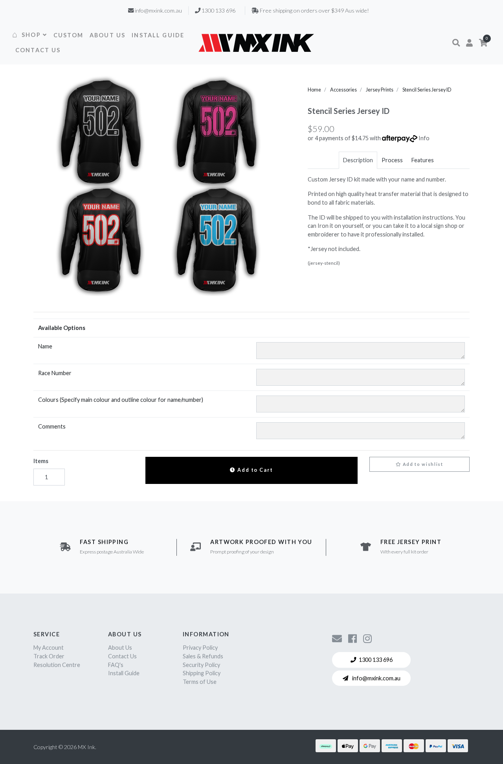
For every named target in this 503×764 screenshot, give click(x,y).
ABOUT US (107, 35)
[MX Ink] (256, 42)
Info (424, 138)
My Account (48, 647)
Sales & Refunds (203, 656)
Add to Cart (254, 470)
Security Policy (201, 664)
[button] (456, 43)
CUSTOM (68, 35)
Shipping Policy (201, 673)
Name (45, 346)
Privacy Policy (200, 647)
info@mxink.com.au (375, 678)
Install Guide (124, 673)
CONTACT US (38, 50)
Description (358, 160)
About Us (120, 647)
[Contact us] (337, 638)
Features (422, 160)
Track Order (48, 656)
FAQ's (115, 664)
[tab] (358, 160)
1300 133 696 (376, 659)
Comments (52, 426)
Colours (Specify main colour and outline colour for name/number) (120, 399)
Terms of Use (200, 681)
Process (392, 160)
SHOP (31, 34)
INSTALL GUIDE (158, 35)
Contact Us (122, 656)
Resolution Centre (56, 664)
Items (40, 461)
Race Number (55, 373)
